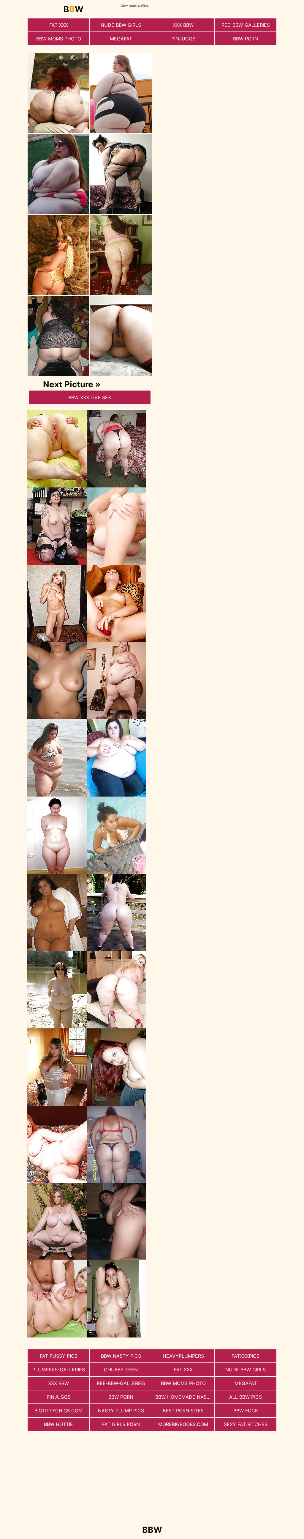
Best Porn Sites (183, 1411)
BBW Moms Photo (58, 39)
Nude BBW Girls (121, 25)
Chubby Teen (121, 1370)
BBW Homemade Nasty (184, 1397)
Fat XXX (58, 25)
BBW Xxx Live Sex (89, 397)
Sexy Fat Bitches (245, 1424)
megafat (121, 39)
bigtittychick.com (58, 1411)
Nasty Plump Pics (121, 1411)
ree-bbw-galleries (245, 25)
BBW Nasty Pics (121, 1356)
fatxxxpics (245, 1356)
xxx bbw (183, 25)
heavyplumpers (183, 1356)
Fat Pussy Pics (58, 1356)
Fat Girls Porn (121, 1424)
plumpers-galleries (58, 1370)
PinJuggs (183, 39)
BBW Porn (245, 39)
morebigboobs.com (183, 1424)
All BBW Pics (245, 1397)
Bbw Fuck (245, 1411)
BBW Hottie (58, 1424)
